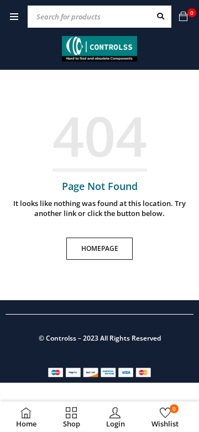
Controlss (61, 338)
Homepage (99, 248)
